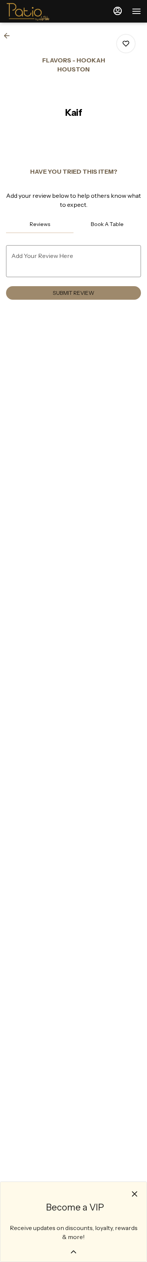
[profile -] (117, 10)
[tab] (40, 224)
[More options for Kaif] (126, 44)
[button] (9, 36)
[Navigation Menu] (136, 11)
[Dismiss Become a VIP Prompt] (135, 1194)
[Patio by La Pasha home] (40, 11)
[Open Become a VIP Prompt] (73, 1251)
